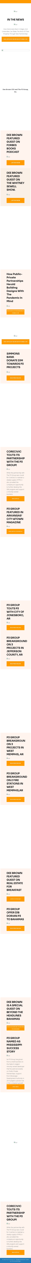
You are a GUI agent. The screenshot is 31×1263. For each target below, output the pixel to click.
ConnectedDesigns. (16, 1261)
